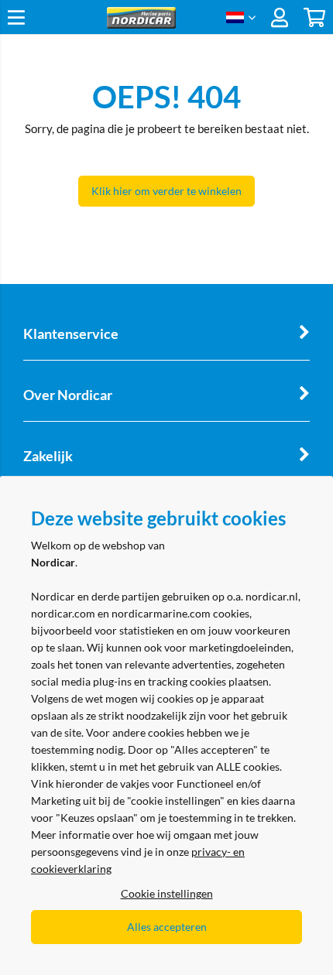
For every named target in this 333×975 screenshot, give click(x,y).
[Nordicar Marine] (141, 24)
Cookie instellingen (167, 893)
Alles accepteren (167, 926)
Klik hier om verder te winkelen (166, 190)
